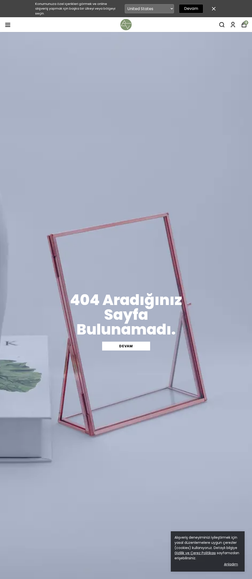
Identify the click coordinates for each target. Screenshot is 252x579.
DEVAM (126, 346)
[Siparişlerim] (233, 25)
